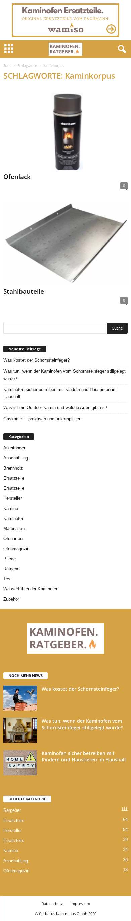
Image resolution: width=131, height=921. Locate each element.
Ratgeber (12, 568)
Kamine (10, 508)
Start (7, 65)
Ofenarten (13, 538)
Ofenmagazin (16, 548)
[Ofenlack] (65, 129)
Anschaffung (15, 457)
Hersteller (12, 498)
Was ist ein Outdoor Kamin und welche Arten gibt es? (55, 407)
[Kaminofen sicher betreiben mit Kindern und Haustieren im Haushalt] (20, 762)
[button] (120, 49)
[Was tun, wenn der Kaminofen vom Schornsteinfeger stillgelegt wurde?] (20, 730)
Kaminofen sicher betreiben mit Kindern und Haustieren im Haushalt (60, 393)
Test (7, 578)
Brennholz (13, 468)
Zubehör (11, 599)
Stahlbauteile (23, 291)
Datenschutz (52, 903)
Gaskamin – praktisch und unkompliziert (42, 418)
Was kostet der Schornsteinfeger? (36, 360)
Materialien (14, 528)
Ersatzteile (13, 478)
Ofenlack (17, 176)
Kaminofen (13, 518)
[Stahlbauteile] (65, 244)
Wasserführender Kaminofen (30, 588)
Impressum (80, 903)
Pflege (9, 558)
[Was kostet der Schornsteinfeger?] (20, 698)
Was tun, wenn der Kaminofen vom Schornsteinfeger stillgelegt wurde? (64, 375)
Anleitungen (14, 447)
